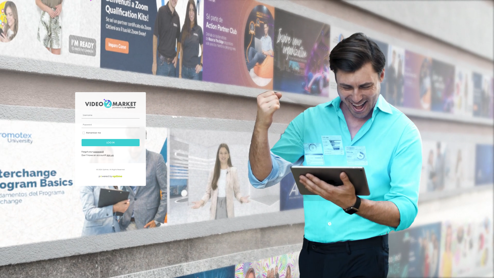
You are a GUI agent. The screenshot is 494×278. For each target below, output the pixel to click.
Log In (110, 142)
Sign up (110, 155)
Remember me (93, 133)
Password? (98, 151)
